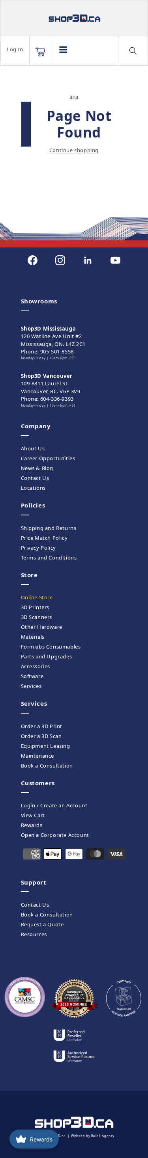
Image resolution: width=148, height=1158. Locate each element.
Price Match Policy (44, 537)
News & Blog (37, 468)
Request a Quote (42, 924)
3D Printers (35, 607)
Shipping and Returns (49, 528)
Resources (34, 934)
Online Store (37, 597)
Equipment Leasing (45, 745)
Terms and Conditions (49, 557)
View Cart (33, 815)
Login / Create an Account (54, 805)
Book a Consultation (47, 765)
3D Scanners (36, 617)
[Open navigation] (63, 50)
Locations (33, 487)
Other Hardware (41, 626)
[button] (40, 52)
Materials (33, 636)
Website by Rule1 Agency (92, 1136)
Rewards (32, 825)
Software (32, 676)
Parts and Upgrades (46, 656)
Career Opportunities (48, 458)
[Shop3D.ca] (74, 18)
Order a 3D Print (42, 726)
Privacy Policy (38, 547)
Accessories (36, 666)
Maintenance (37, 755)
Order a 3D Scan (41, 736)
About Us (33, 448)
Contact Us (35, 477)
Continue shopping (74, 150)
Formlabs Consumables (51, 646)
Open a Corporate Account (55, 834)
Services (31, 686)
